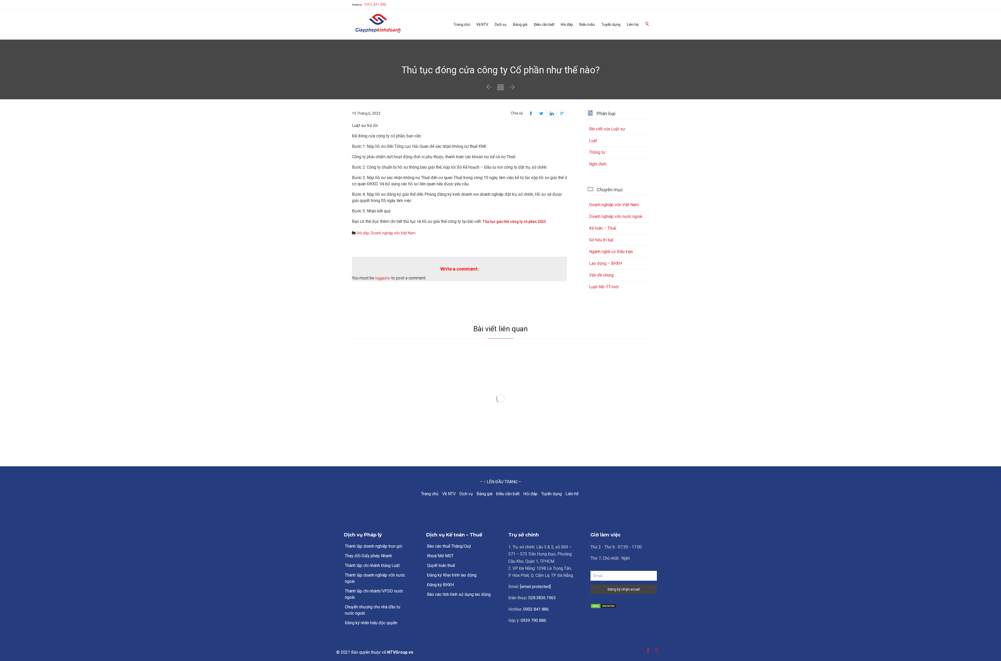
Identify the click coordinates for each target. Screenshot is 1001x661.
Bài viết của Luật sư (607, 128)
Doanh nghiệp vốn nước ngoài (615, 216)
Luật (593, 140)
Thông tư (597, 152)
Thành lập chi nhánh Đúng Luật (372, 565)
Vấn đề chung (601, 275)
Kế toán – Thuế (602, 228)
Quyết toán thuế (441, 565)
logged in (382, 278)
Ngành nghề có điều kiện (611, 251)
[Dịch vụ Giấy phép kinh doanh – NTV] (378, 24)
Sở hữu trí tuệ (601, 239)
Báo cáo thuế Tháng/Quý (449, 546)
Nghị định (597, 164)
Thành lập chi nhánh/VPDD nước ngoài (374, 594)
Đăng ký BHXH (440, 584)
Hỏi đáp (363, 233)
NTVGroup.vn (400, 652)
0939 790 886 (533, 620)
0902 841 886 (536, 609)
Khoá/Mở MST (440, 555)
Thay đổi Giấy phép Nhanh (368, 555)
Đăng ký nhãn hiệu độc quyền (371, 622)
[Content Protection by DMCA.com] (623, 606)
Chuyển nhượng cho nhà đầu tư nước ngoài (372, 610)
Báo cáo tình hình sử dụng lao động (459, 594)
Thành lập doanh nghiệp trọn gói (373, 546)
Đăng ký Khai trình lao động (452, 575)
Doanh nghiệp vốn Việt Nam (393, 233)
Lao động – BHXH (605, 263)
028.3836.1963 (542, 597)
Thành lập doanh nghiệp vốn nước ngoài (375, 578)
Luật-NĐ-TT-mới (604, 286)
